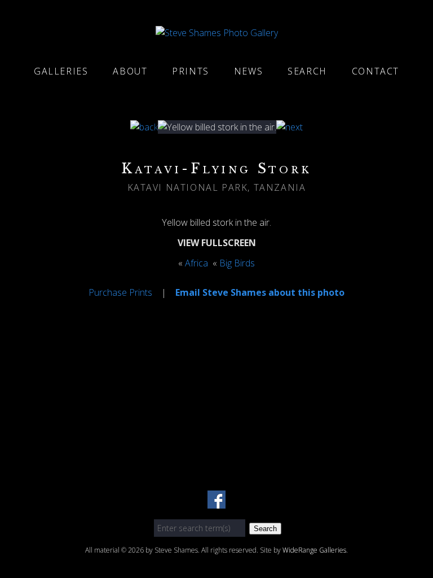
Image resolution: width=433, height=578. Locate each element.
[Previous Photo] (144, 127)
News (248, 71)
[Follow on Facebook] (216, 502)
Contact (375, 71)
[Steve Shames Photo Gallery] (217, 33)
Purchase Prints (120, 292)
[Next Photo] (289, 127)
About (130, 71)
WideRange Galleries (314, 550)
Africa (196, 263)
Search (307, 71)
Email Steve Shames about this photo (259, 292)
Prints (190, 71)
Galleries (61, 71)
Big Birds (237, 263)
